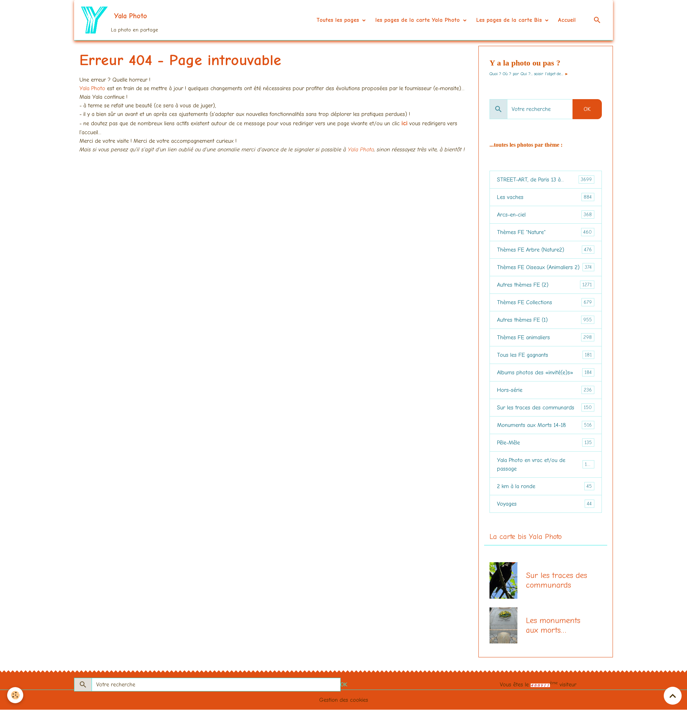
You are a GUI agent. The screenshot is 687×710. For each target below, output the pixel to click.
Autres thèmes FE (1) (544, 320)
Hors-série (544, 390)
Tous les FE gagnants (544, 355)
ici (404, 123)
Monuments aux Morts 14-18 (544, 425)
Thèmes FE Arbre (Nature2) (544, 250)
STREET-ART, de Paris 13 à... (544, 179)
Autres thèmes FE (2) (544, 285)
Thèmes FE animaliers (544, 337)
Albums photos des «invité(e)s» (544, 372)
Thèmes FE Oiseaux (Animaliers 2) (544, 267)
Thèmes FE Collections (544, 302)
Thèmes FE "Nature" (544, 232)
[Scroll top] (673, 696)
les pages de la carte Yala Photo (418, 20)
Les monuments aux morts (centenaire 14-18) (556, 625)
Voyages (544, 504)
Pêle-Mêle (544, 442)
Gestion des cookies (343, 700)
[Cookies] (15, 695)
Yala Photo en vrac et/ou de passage (545, 464)
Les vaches (544, 197)
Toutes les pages (338, 20)
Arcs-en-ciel (544, 214)
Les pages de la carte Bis (510, 20)
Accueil (567, 20)
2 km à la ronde (544, 486)
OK (587, 109)
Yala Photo (93, 88)
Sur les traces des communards (544, 407)
